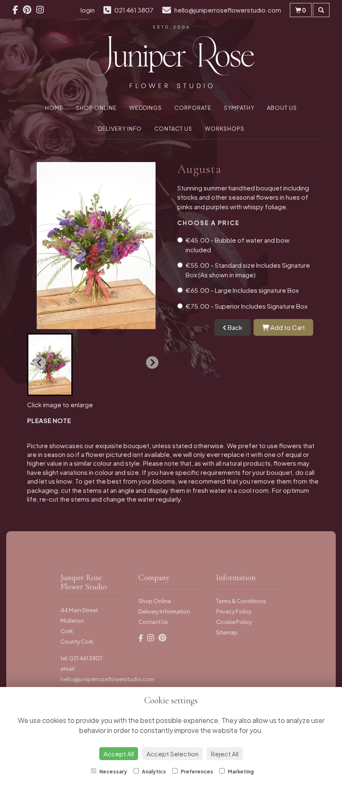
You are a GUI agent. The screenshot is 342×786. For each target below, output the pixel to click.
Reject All (225, 754)
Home (54, 107)
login (87, 10)
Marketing (240, 771)
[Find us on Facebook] (18, 9)
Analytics (153, 771)
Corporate (192, 107)
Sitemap (227, 632)
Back (234, 327)
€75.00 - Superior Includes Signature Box (246, 306)
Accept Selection (172, 754)
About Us (282, 107)
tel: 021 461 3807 (81, 658)
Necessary (112, 771)
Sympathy (239, 107)
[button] (50, 364)
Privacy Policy (233, 611)
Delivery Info (120, 128)
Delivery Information (164, 611)
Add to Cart (287, 327)
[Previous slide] (39, 362)
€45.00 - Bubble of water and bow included (237, 245)
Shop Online (96, 107)
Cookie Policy (234, 622)
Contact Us (173, 128)
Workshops (224, 128)
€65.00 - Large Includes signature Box (242, 290)
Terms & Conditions (241, 601)
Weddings (145, 107)
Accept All (118, 754)
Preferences (196, 771)
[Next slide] (152, 362)
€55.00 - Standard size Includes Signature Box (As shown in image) (248, 270)
